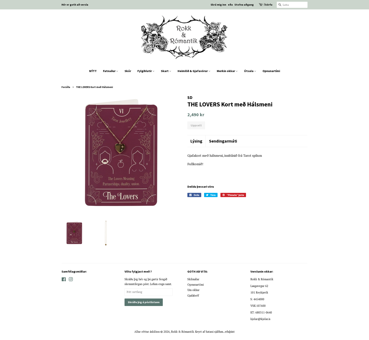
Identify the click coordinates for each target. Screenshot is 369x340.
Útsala (249, 71)
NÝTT (93, 71)
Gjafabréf (193, 295)
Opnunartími (271, 71)
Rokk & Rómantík (182, 331)
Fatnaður (109, 71)
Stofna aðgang (244, 4)
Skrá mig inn (218, 4)
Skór (128, 71)
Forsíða (66, 87)
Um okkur (193, 290)
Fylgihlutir (144, 71)
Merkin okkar (226, 71)
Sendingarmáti (223, 141)
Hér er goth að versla (75, 4)
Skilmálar (193, 279)
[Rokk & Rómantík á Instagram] (71, 280)
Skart (165, 71)
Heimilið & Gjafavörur (193, 71)
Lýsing (196, 141)
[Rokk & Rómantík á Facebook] (64, 280)
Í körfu (268, 4)
